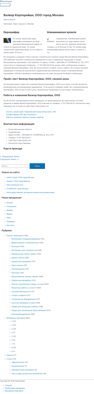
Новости (10, 355)
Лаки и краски (9, 20)
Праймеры (11, 221)
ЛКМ (8, 218)
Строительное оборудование (23, 299)
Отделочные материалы (21, 280)
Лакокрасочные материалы (23, 370)
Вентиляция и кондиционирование (26, 239)
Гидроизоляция (18, 362)
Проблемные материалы (15, 388)
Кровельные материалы (21, 261)
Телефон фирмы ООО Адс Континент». (21, 115)
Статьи (9, 359)
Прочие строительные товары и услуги (28, 284)
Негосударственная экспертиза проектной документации (30, 192)
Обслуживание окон (15, 185)
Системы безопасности (21, 292)
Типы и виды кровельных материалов (27, 374)
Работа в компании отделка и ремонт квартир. (25, 117)
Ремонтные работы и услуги (23, 288)
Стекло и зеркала (19, 295)
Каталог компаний (14, 236)
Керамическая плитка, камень (24, 254)
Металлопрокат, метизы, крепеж (25, 276)
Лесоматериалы (18, 269)
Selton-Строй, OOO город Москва (20, 177)
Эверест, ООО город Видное (18, 181)
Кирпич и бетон (18, 258)
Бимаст (10, 214)
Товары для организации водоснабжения (29, 310)
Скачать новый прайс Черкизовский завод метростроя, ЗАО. (31, 112)
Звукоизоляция (18, 366)
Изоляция (16, 246)
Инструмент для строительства (25, 250)
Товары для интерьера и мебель (25, 307)
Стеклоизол (11, 206)
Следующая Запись (9, 159)
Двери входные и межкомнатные (25, 243)
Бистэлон (10, 225)
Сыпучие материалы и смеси (23, 303)
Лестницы (16, 273)
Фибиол (10, 210)
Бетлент (10, 203)
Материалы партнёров (16, 318)
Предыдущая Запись (10, 156)
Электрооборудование (21, 314)
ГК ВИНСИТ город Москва (17, 189)
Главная (8, 385)
